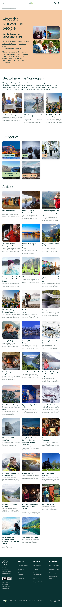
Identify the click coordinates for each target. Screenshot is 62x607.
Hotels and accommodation (37, 573)
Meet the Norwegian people (9, 8)
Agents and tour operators (53, 577)
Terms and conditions (21, 573)
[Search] (55, 3)
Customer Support (23, 565)
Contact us (21, 569)
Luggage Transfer (38, 582)
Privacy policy (21, 578)
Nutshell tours (37, 565)
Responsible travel (54, 569)
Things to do (36, 569)
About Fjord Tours (54, 565)
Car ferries (36, 578)
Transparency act (53, 572)
